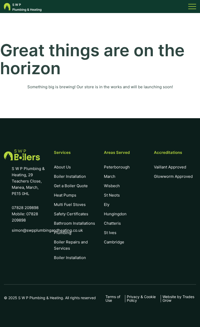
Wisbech (112, 185)
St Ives (110, 232)
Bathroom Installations (74, 223)
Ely (106, 204)
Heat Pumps (65, 195)
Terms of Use (112, 298)
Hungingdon (115, 213)
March (109, 176)
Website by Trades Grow (178, 298)
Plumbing (62, 232)
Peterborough (117, 167)
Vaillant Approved (170, 167)
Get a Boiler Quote (71, 185)
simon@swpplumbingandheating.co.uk (47, 230)
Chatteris (112, 223)
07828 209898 (25, 207)
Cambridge (114, 242)
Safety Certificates (71, 213)
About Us (62, 167)
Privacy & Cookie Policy (141, 298)
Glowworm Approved (173, 176)
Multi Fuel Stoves (70, 204)
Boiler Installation (70, 176)
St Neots (112, 195)
